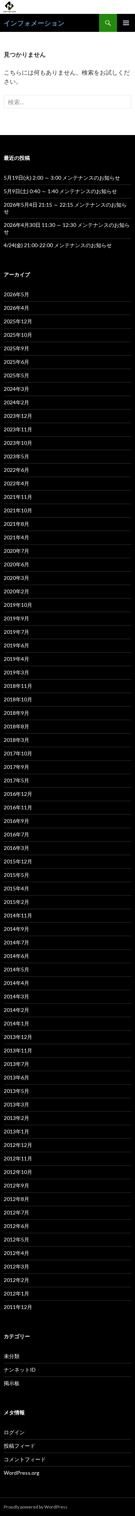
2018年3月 (16, 740)
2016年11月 (18, 807)
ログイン (14, 1432)
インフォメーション (34, 23)
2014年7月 (16, 942)
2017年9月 (16, 767)
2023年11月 (18, 429)
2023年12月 (18, 416)
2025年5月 (16, 375)
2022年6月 (16, 470)
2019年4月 (16, 659)
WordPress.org (21, 1472)
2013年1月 (16, 1131)
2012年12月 (18, 1145)
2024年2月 (16, 402)
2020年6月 (16, 564)
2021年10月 (18, 510)
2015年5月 (16, 875)
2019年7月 (16, 632)
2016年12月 (18, 794)
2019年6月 (16, 645)
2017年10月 (18, 753)
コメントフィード (25, 1459)
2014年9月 (16, 929)
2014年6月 (16, 956)
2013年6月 (16, 1077)
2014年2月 (16, 1010)
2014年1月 (16, 1023)
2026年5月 (16, 294)
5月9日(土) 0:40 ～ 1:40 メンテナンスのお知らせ (60, 191)
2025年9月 (16, 348)
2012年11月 (18, 1158)
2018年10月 (18, 699)
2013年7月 (16, 1064)
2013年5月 (16, 1091)
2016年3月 (16, 848)
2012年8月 (16, 1199)
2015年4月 (16, 888)
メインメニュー (126, 23)
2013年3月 (16, 1104)
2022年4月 (16, 483)
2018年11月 (18, 686)
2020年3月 (16, 578)
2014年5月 (16, 969)
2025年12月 (18, 321)
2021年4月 (16, 537)
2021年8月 (16, 524)
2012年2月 (16, 1280)
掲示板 (12, 1383)
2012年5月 (16, 1239)
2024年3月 (16, 389)
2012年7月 (16, 1212)
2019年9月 (16, 618)
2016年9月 (16, 821)
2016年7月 (16, 834)
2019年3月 (16, 672)
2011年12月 (18, 1307)
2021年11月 (18, 497)
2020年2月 (16, 591)
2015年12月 (18, 861)
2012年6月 (16, 1226)
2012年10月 (18, 1172)
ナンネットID (20, 1369)
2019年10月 (18, 605)
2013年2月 (16, 1118)
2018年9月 (16, 713)
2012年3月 (16, 1266)
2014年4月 (16, 983)
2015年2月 (16, 902)
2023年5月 (16, 456)
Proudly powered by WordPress (36, 1507)
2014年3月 (16, 996)
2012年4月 (16, 1253)
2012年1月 (16, 1293)
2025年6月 (16, 362)
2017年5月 (16, 780)
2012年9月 (16, 1185)
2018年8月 (16, 726)
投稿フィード (19, 1445)
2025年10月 (18, 335)
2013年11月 (18, 1050)
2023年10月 (18, 443)
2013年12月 (18, 1037)
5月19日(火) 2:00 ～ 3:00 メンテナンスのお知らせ (62, 177)
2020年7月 (16, 551)
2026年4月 (16, 308)
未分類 (12, 1356)
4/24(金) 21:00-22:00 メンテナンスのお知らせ (58, 245)
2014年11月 (18, 915)
